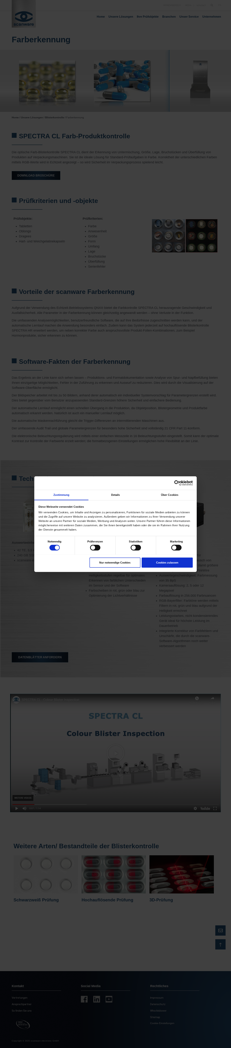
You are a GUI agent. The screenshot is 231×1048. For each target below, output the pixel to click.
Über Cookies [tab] (169, 494)
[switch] (95, 547)
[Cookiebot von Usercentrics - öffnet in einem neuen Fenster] (177, 483)
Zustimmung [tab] (61, 494)
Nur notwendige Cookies (114, 562)
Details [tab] (115, 494)
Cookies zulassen (167, 562)
